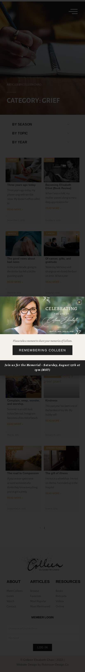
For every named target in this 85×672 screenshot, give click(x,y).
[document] (42, 336)
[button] (79, 302)
